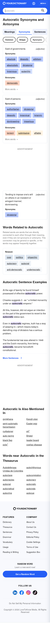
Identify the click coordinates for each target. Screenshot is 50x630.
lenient (10, 133)
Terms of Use (32, 547)
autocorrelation (33, 475)
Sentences (40, 31)
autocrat (25, 263)
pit (28, 431)
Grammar (7, 537)
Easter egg (31, 423)
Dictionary (7, 522)
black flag (7, 440)
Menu (43, 3)
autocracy (12, 263)
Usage (5, 547)
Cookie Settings (33, 542)
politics (19, 257)
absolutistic (12, 65)
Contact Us (31, 527)
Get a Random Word (25, 574)
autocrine (7, 493)
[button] (33, 3)
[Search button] (43, 10)
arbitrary (37, 59)
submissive (23, 133)
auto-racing (8, 435)
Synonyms (24, 31)
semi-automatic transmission (10, 425)
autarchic (25, 71)
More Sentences (10, 357)
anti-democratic (14, 269)
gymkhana (8, 419)
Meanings (9, 31)
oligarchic (32, 257)
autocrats (30, 488)
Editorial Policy (32, 537)
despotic (24, 59)
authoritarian (13, 109)
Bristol (29, 435)
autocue (30, 493)
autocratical (8, 488)
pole (5, 444)
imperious (29, 121)
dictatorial (27, 65)
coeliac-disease (34, 444)
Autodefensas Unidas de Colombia (13, 469)
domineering (13, 121)
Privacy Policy (32, 532)
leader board (32, 440)
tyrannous (12, 71)
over (9, 257)
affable (37, 133)
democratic (12, 83)
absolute (11, 59)
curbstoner (8, 431)
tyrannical (25, 115)
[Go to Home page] (15, 3)
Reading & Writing (11, 552)
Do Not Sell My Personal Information (25, 603)
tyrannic (38, 115)
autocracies (8, 479)
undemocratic (33, 269)
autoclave (7, 475)
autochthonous (33, 467)
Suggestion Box (33, 552)
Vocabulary (7, 542)
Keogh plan (32, 419)
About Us (30, 522)
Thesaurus (7, 527)
